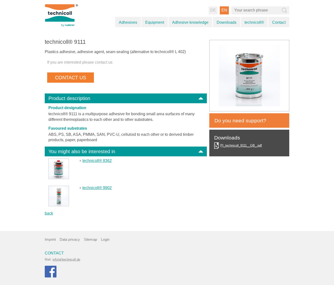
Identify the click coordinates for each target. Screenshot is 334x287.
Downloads (226, 22)
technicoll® (254, 22)
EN (224, 10)
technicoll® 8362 (97, 161)
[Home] (67, 15)
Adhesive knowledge (190, 22)
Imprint (50, 239)
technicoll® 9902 (97, 188)
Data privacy (70, 239)
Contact (279, 22)
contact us (70, 77)
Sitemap (90, 239)
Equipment (154, 22)
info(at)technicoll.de (66, 259)
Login (105, 239)
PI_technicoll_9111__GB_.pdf (241, 145)
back (49, 213)
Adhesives (128, 22)
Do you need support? (240, 120)
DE (213, 10)
